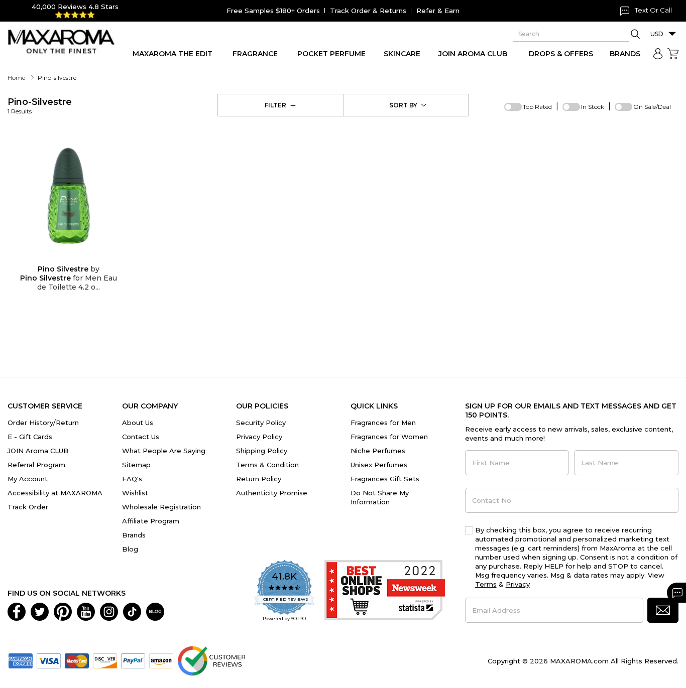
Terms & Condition (267, 465)
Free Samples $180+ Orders (273, 11)
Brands (134, 535)
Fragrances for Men (383, 423)
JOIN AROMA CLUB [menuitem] (472, 53)
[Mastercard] (77, 660)
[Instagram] (109, 611)
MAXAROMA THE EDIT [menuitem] (172, 53)
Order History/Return (43, 423)
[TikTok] (132, 611)
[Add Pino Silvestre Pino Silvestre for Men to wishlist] (61, 258)
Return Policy (258, 479)
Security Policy (261, 423)
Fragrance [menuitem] (255, 53)
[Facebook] (17, 611)
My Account (28, 479)
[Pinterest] (63, 611)
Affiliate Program (150, 521)
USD (656, 34)
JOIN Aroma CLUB (38, 451)
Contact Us (140, 437)
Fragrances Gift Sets (385, 479)
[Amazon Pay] (161, 660)
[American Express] (21, 660)
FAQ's (132, 479)
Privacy (518, 584)
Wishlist (135, 493)
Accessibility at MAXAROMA (55, 493)
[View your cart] (672, 53)
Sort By (403, 105)
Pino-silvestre (40, 105)
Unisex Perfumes (379, 465)
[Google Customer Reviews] (211, 660)
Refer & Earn (438, 11)
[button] (662, 610)
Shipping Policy (261, 451)
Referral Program (36, 465)
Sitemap (136, 465)
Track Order (28, 507)
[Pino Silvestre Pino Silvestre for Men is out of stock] (77, 258)
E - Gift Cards (30, 437)
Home (16, 77)
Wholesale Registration (161, 507)
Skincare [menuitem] (402, 53)
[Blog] (155, 611)
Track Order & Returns (368, 11)
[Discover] (105, 660)
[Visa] (49, 660)
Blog (130, 549)
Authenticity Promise (271, 493)
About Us (137, 423)
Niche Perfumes (378, 451)
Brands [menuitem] (625, 53)
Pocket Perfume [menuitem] (331, 53)
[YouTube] (86, 611)
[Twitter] (40, 611)
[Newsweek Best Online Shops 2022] (384, 591)
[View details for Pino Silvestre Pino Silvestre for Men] (68, 196)
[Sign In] (657, 53)
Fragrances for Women (389, 437)
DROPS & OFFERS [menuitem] (561, 53)
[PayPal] (133, 660)
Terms (486, 584)
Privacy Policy (259, 437)
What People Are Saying (163, 451)
